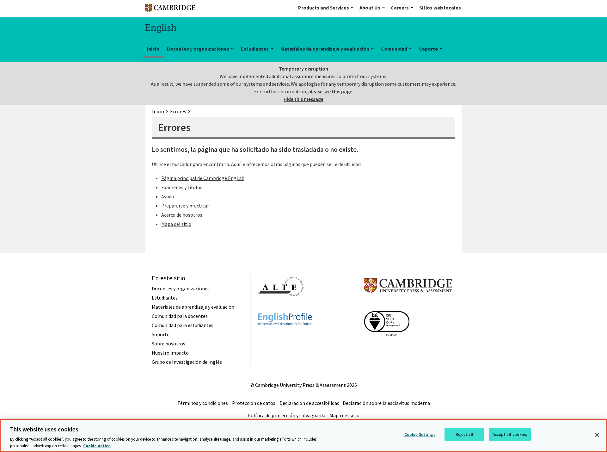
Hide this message (303, 99)
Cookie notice (97, 445)
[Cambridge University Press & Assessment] (408, 305)
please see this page (330, 91)
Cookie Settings (419, 434)
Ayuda (167, 196)
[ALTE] (281, 307)
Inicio (153, 49)
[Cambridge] (170, 9)
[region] (303, 435)
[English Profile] (285, 337)
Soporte (428, 49)
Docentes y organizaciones (198, 49)
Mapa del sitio (176, 224)
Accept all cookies (510, 434)
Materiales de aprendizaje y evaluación (324, 49)
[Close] (597, 435)
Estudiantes (255, 49)
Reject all (464, 434)
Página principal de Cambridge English (202, 178)
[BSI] (386, 347)
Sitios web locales (440, 7)
